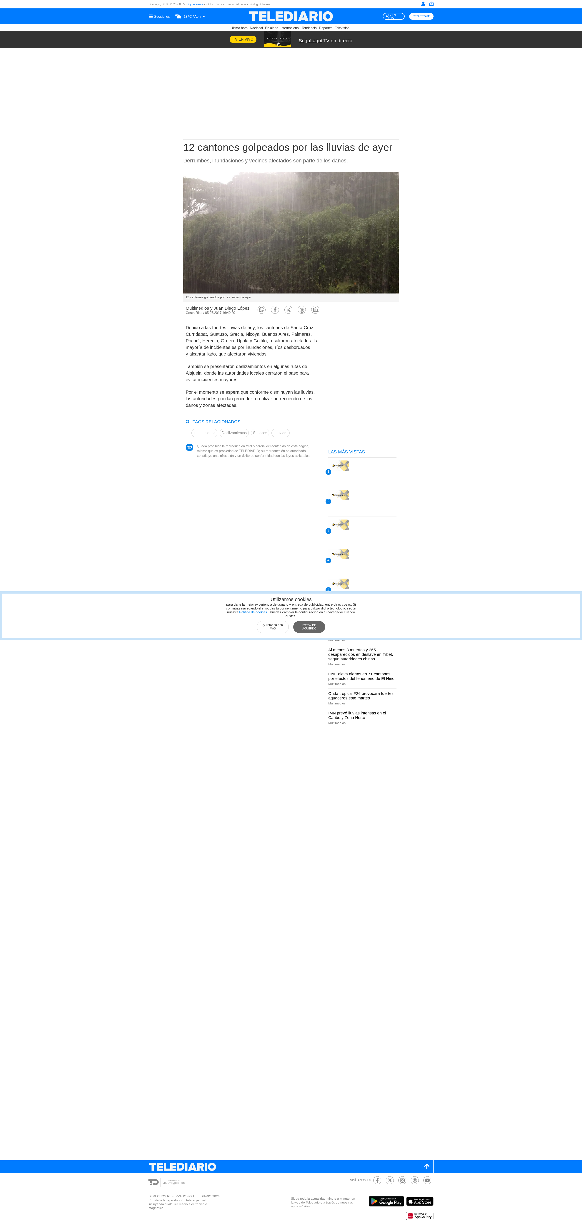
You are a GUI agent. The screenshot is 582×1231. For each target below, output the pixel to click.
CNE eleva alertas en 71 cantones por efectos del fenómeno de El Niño (361, 676)
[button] (261, 309)
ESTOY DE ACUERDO (309, 627)
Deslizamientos (234, 433)
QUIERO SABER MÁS (273, 627)
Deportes (326, 28)
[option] (291, 237)
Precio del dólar (236, 4)
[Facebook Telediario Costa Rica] (377, 1180)
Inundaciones (204, 433)
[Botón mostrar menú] (159, 16)
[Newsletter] (431, 5)
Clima (218, 4)
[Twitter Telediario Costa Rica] (390, 1180)
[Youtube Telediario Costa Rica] (427, 1180)
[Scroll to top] (427, 1166)
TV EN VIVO (392, 16)
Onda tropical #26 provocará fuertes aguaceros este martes (361, 695)
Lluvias (280, 433)
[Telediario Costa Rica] (290, 16)
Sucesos (260, 433)
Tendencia (309, 28)
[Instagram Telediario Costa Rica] (402, 1180)
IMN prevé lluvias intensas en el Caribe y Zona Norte (357, 715)
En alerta (271, 28)
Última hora (239, 28)
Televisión (342, 28)
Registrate (421, 16)
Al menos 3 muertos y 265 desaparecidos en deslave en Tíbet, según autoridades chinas (360, 654)
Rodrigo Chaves (259, 4)
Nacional (256, 28)
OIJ (208, 4)
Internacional (290, 28)
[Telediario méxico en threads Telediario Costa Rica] (415, 1180)
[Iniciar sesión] (423, 4)
